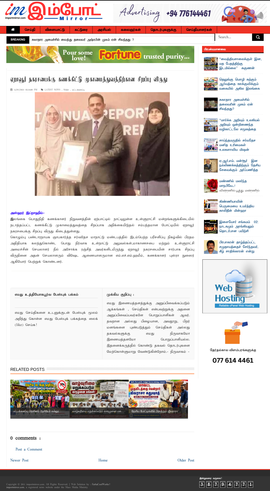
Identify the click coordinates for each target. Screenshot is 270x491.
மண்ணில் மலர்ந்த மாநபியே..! (233, 183)
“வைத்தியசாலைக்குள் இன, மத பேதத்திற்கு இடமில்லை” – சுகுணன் (240, 63)
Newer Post (19, 460)
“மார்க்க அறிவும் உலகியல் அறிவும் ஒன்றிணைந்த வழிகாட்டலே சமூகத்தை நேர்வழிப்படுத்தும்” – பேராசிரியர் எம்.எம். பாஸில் (232, 129)
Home (103, 460)
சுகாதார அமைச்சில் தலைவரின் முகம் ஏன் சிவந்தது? (236, 104)
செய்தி (30, 30)
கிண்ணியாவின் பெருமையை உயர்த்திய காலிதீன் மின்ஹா (236, 206)
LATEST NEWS (52, 90)
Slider (66, 90)
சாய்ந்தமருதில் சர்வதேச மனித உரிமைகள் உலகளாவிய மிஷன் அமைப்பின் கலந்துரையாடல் (240, 147)
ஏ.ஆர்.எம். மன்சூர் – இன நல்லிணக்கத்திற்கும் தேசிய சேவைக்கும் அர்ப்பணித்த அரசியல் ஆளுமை (240, 168)
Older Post (186, 460)
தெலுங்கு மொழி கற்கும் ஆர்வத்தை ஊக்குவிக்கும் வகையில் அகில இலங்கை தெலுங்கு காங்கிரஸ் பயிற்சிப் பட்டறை (232, 89)
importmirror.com (15, 487)
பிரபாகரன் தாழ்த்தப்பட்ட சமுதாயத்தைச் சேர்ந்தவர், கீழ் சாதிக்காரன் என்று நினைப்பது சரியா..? (238, 249)
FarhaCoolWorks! (101, 484)
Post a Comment (29, 449)
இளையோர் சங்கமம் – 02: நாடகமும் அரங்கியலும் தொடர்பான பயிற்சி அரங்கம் (239, 229)
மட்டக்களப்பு (78, 90)
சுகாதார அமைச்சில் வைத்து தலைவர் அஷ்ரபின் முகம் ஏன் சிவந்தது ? (83, 40)
